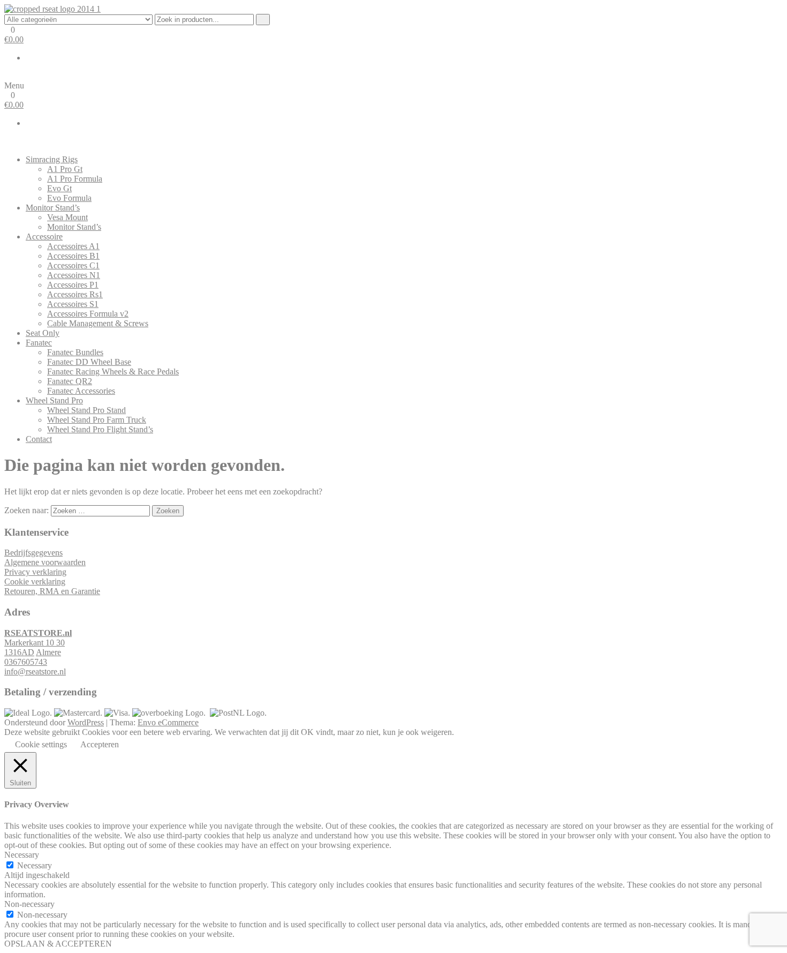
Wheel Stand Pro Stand (86, 410)
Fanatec (39, 342)
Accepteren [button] (99, 744)
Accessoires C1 (73, 265)
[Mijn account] (7, 75)
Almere (48, 652)
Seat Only (42, 332)
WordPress (85, 722)
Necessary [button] (21, 854)
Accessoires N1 (73, 275)
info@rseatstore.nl (35, 671)
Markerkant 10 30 (34, 642)
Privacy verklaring (35, 571)
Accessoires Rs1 (75, 294)
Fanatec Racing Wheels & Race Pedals (113, 371)
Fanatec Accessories (81, 390)
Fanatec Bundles (75, 352)
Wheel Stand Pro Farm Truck (96, 419)
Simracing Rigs (52, 159)
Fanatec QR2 (69, 381)
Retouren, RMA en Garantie (52, 591)
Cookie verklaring (34, 581)
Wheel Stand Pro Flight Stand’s (100, 429)
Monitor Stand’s (53, 207)
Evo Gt (59, 188)
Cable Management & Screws (97, 323)
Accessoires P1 (73, 284)
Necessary (34, 865)
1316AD (19, 652)
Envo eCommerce (168, 722)
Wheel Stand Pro (54, 400)
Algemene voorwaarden (45, 562)
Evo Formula (69, 197)
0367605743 (25, 661)
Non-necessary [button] (29, 904)
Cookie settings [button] (41, 744)
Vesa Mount (67, 217)
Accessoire (44, 236)
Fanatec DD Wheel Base (89, 361)
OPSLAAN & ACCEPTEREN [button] (58, 943)
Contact (39, 439)
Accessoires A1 (73, 246)
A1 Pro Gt (64, 169)
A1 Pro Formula (74, 178)
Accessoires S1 (73, 304)
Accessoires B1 (73, 255)
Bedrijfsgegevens (33, 552)
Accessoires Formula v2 (87, 313)
